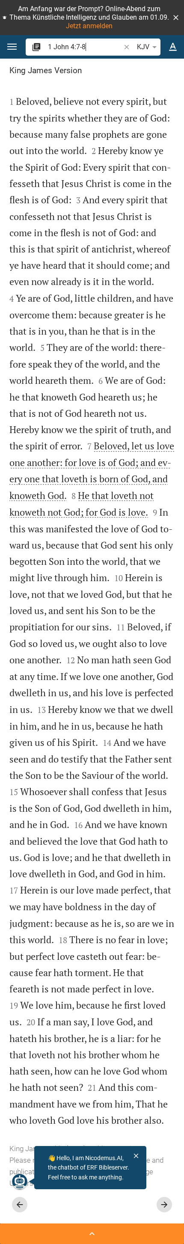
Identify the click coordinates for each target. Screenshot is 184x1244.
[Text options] (172, 47)
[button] (176, 17)
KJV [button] (143, 47)
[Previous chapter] (19, 1204)
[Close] (136, 1155)
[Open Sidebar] (92, 1233)
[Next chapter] (164, 1204)
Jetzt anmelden (89, 26)
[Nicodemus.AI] (19, 1181)
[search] (85, 47)
